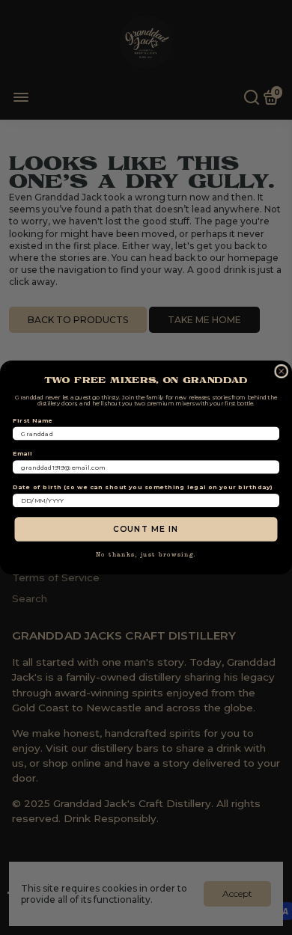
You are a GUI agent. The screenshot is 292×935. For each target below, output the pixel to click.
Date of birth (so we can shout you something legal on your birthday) (143, 487)
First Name (33, 420)
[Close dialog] (282, 372)
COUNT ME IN (146, 528)
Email (23, 454)
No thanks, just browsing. (146, 555)
